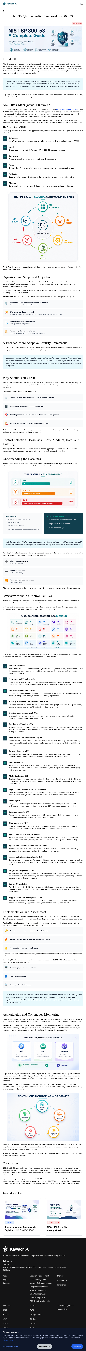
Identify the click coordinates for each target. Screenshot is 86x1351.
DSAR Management (38, 1279)
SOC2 (5, 1310)
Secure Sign (62, 1309)
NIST (5, 1319)
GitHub (33, 1319)
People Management (39, 1286)
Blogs (5, 1279)
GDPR (5, 1323)
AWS (32, 1310)
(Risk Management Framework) (67, 109)
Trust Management (38, 1290)
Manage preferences (10, 1346)
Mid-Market (62, 1280)
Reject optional (44, 1346)
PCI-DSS (6, 1314)
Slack (32, 1328)
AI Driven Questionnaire (40, 1301)
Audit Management (65, 1305)
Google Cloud (36, 1314)
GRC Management (37, 1294)
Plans (5, 1276)
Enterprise (61, 1285)
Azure (32, 1305)
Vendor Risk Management (41, 1283)
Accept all (77, 1346)
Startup (60, 1276)
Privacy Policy (8, 1340)
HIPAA (5, 1328)
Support (6, 1283)
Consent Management (39, 1276)
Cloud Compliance (37, 1297)
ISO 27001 (7, 1305)
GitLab (32, 1323)
